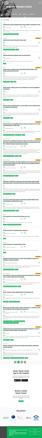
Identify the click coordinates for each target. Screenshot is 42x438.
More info (11, 435)
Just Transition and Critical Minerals (10, 286)
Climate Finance (6, 99)
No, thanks (35, 433)
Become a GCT (8, 15)
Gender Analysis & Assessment (9, 134)
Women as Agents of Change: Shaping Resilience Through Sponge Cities (18, 292)
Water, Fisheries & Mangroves (14, 301)
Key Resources (31, 14)
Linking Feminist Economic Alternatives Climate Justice (14, 40)
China (25, 295)
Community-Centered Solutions (9, 49)
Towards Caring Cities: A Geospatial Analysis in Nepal (14, 244)
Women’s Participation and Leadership (14, 224)
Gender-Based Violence (7, 193)
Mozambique (33, 312)
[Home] (5, 3)
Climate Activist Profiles (8, 321)
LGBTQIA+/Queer (18, 134)
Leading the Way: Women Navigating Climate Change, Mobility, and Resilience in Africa (21, 24)
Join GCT (21, 401)
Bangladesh (26, 233)
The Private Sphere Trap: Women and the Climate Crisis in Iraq (16, 216)
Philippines (26, 312)
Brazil (29, 312)
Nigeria (30, 27)
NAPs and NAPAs (6, 81)
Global (25, 74)
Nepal (25, 247)
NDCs (4, 63)
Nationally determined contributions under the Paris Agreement (16, 55)
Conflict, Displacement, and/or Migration (11, 34)
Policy (17, 49)
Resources (25, 14)
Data (11, 99)
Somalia (25, 27)
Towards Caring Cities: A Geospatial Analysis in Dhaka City (15, 230)
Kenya (28, 27)
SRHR (15, 81)
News (20, 14)
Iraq (24, 219)
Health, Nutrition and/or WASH (9, 210)
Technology (6, 301)
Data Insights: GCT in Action (11, 14)
